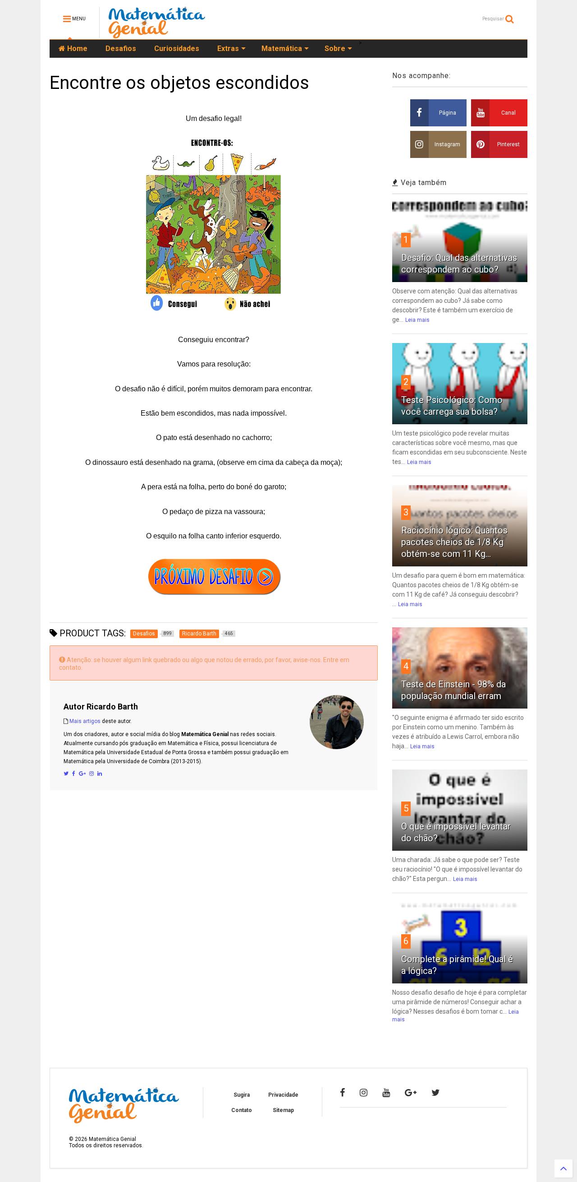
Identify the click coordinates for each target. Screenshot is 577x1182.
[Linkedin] (99, 773)
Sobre (335, 48)
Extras (228, 48)
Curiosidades (176, 48)
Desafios (120, 48)
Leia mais (417, 320)
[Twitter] (66, 773)
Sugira (242, 1095)
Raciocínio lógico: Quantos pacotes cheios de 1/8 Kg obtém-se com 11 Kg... (454, 542)
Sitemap (283, 1110)
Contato (241, 1110)
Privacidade (283, 1095)
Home (76, 48)
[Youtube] (386, 1092)
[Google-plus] (411, 1092)
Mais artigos (85, 721)
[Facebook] (73, 773)
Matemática (281, 48)
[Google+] (82, 773)
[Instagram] (91, 773)
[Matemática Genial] (157, 34)
